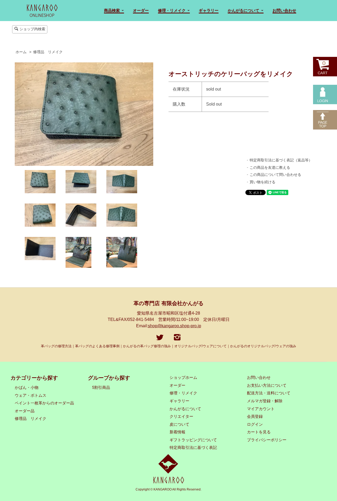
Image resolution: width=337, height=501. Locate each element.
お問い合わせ (284, 10)
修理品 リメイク (48, 52)
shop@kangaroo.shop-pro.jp (174, 326)
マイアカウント (261, 409)
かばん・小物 (26, 387)
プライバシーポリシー (266, 440)
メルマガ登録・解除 (265, 401)
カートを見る (259, 432)
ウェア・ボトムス (30, 395)
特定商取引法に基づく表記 (193, 447)
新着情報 (177, 432)
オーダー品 (24, 411)
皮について (179, 424)
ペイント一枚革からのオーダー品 (44, 403)
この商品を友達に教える (270, 167)
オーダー (141, 10)
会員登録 (255, 416)
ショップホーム (183, 377)
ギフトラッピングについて (193, 440)
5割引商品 (101, 387)
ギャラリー (209, 10)
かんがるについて (185, 409)
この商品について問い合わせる (275, 174)
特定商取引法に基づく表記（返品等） (281, 160)
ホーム (21, 52)
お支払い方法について (266, 385)
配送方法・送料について (268, 393)
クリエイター (181, 416)
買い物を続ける (262, 182)
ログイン (255, 424)
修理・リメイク (183, 393)
